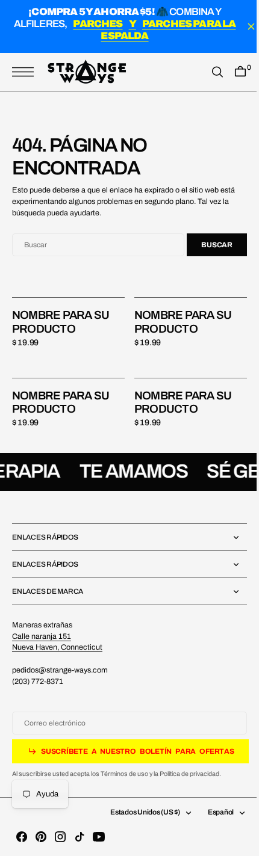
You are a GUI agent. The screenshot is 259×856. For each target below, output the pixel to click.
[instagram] (60, 836)
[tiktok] (79, 836)
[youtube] (98, 836)
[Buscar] (208, 72)
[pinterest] (41, 836)
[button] (26, 72)
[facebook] (21, 836)
